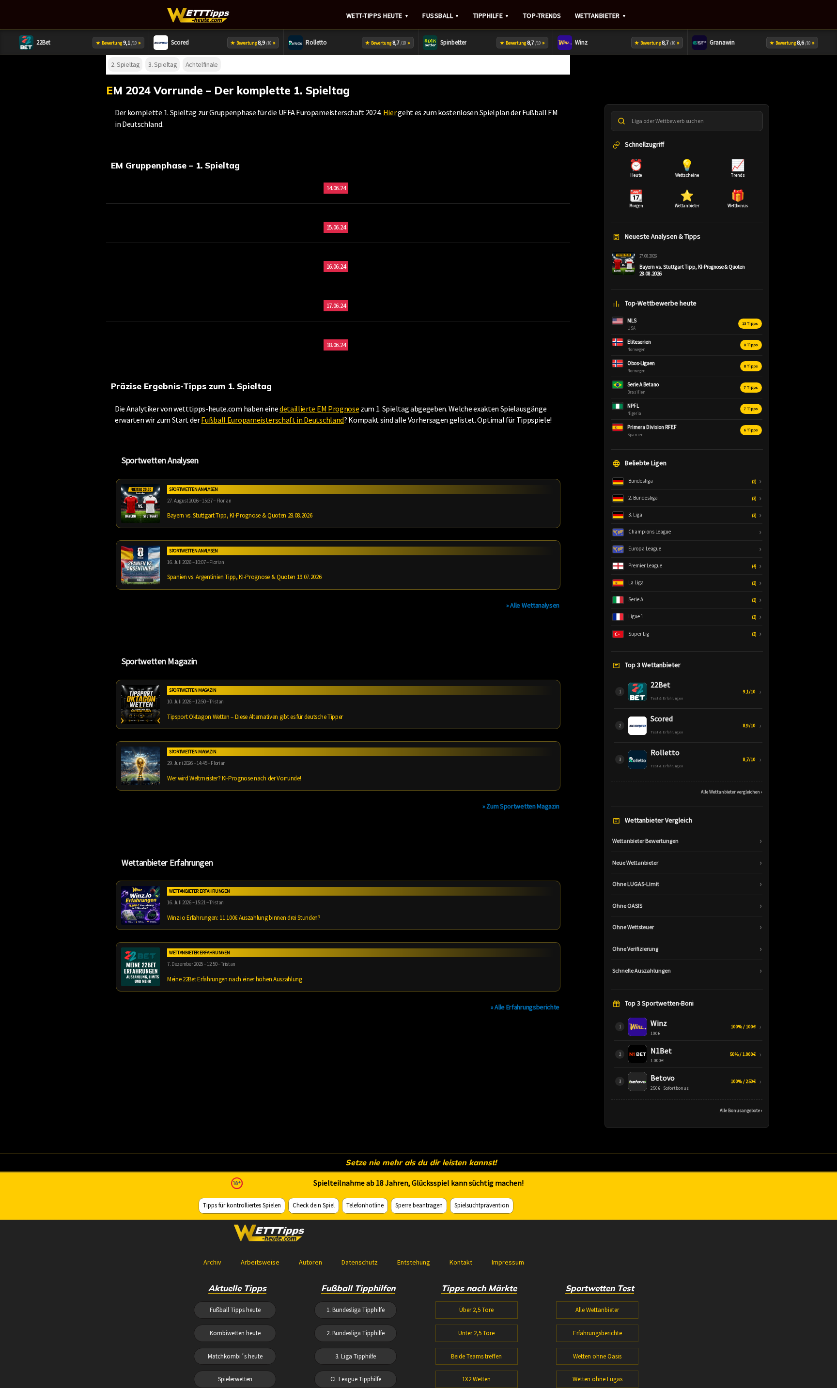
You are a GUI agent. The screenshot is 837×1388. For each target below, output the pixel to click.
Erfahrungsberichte (597, 1333)
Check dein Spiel (314, 1205)
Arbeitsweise (260, 1262)
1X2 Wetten (476, 1379)
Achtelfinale (202, 64)
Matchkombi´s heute (235, 1356)
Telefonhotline (365, 1205)
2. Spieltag (125, 64)
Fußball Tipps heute (235, 1310)
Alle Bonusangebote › (741, 1110)
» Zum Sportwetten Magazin (520, 806)
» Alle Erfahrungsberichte (525, 1007)
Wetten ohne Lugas (597, 1379)
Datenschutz (359, 1262)
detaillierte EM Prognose (319, 408)
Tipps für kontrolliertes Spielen (242, 1205)
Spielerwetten (235, 1379)
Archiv (212, 1262)
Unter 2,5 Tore (476, 1333)
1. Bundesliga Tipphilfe (355, 1310)
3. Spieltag (162, 64)
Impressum (508, 1262)
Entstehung (413, 1262)
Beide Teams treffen (476, 1356)
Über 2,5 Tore (476, 1310)
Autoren (310, 1262)
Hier (390, 112)
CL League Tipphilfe (355, 1379)
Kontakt (461, 1262)
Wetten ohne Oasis (597, 1356)
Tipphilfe (491, 15)
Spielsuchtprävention (481, 1205)
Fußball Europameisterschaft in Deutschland (272, 420)
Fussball (441, 15)
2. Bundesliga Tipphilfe (355, 1333)
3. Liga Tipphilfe (355, 1356)
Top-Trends (542, 15)
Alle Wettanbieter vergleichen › (731, 791)
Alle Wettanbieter (597, 1310)
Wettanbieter (601, 15)
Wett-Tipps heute (377, 15)
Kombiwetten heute (235, 1333)
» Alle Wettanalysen (532, 605)
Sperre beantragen (419, 1205)
